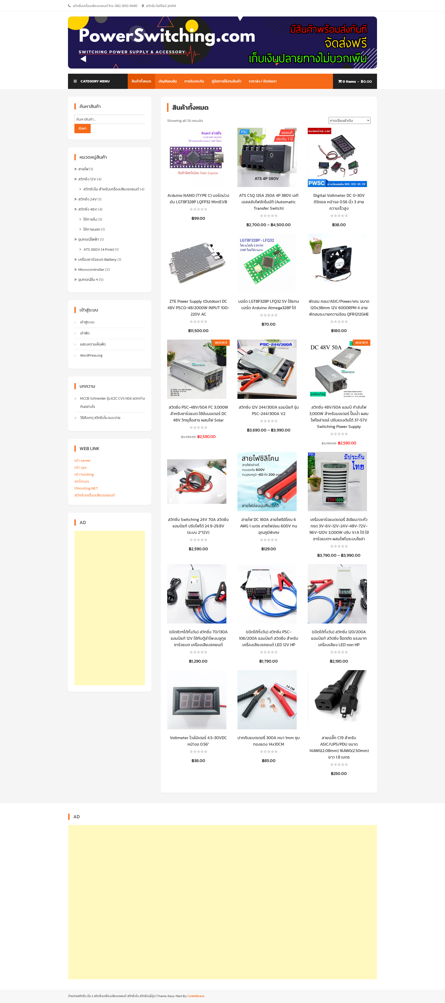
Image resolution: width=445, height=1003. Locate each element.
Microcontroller (91, 269)
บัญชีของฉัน (168, 81)
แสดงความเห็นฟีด (93, 344)
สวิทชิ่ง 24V (87, 199)
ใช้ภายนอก (91, 229)
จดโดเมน (81, 481)
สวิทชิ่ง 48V (87, 209)
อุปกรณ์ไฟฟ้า (88, 239)
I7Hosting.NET (86, 488)
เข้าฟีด (85, 333)
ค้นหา (83, 128)
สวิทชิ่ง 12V (87, 179)
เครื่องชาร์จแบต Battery (97, 259)
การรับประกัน (194, 81)
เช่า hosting (84, 474)
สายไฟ (83, 169)
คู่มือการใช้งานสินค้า (226, 81)
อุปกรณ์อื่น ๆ (88, 279)
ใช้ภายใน (90, 219)
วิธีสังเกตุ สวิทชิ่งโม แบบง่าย (100, 417)
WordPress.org (91, 355)
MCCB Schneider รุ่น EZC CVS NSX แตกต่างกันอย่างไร (112, 402)
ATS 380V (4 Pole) (98, 249)
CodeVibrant (195, 996)
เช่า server (82, 460)
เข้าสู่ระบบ (87, 322)
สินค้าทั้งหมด (141, 81)
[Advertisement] (109, 608)
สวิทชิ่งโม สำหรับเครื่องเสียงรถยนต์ (111, 189)
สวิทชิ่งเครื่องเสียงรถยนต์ (94, 495)
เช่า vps (80, 467)
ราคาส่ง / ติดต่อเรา (263, 81)
